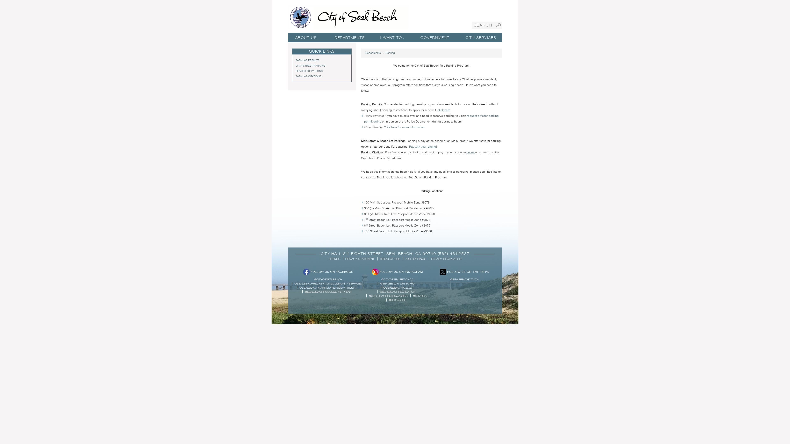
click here (444, 110)
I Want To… (392, 38)
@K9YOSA (419, 295)
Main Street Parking (310, 65)
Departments (350, 38)
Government (435, 38)
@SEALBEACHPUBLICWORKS (388, 295)
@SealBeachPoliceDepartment (328, 291)
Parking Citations (308, 76)
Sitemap (334, 258)
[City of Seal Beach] (348, 16)
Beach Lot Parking (309, 71)
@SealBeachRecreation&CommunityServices (328, 283)
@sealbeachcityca (464, 279)
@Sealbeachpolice (397, 287)
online (471, 152)
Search (498, 25)
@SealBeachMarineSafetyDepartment (328, 287)
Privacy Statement (359, 258)
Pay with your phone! (423, 146)
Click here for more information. (404, 127)
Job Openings (415, 258)
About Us (306, 38)
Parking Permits (307, 60)
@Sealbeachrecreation (398, 291)
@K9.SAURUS (397, 300)
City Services (481, 38)
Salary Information (446, 258)
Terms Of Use (390, 258)
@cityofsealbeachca (397, 279)
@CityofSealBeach (328, 279)
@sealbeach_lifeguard (397, 283)
